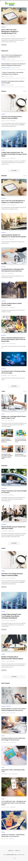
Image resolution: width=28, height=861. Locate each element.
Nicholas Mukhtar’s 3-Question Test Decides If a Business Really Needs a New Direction (13, 64)
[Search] (25, 3)
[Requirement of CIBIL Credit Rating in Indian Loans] (14, 755)
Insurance (4, 465)
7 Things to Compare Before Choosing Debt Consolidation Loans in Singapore (12, 73)
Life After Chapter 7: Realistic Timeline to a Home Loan (6, 440)
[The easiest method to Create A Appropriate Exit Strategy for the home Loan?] (14, 724)
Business (4, 175)
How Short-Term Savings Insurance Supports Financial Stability (12, 82)
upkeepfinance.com (11, 854)
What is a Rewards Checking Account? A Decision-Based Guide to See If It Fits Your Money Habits (13, 339)
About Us (17, 850)
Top (14, 858)
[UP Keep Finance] (9, 3)
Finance (3, 91)
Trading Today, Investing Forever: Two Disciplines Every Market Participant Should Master (14, 154)
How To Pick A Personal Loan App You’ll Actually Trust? (20, 440)
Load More (14, 170)
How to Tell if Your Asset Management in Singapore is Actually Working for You (9, 31)
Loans (2, 76)
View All (25, 91)
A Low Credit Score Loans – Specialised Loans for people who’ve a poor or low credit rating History (13, 803)
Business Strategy (6, 67)
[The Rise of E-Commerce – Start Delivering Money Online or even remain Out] (14, 820)
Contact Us (11, 850)
